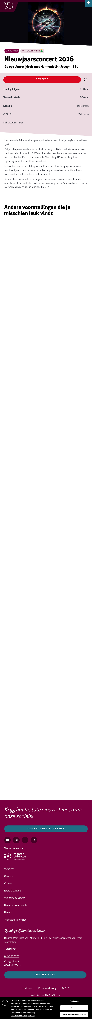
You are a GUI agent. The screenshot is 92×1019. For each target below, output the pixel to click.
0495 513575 (11, 956)
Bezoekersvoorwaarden (16, 905)
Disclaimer (27, 988)
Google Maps (45, 975)
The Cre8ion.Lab (53, 995)
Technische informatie (15, 920)
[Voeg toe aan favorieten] (85, 79)
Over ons (8, 876)
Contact (8, 883)
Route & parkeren (13, 891)
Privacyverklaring (47, 988)
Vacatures (9, 869)
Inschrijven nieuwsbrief (46, 829)
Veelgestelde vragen (14, 898)
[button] (88, 3)
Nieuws (8, 912)
